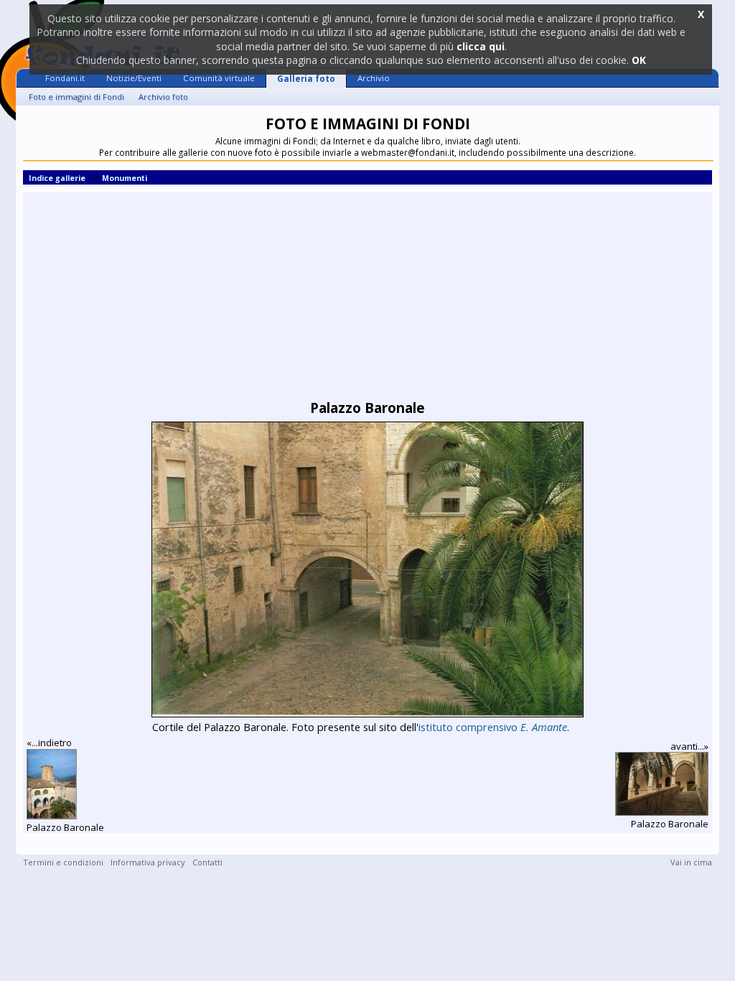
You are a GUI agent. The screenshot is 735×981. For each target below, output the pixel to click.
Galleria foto (306, 78)
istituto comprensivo (492, 727)
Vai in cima (691, 862)
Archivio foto (163, 96)
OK (639, 60)
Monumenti (124, 178)
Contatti (207, 862)
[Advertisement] (367, 293)
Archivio (373, 78)
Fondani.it (65, 78)
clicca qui (481, 46)
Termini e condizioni (63, 862)
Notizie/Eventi (133, 78)
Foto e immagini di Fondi (76, 96)
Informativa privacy (148, 862)
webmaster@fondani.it (407, 152)
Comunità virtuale (219, 78)
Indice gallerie (57, 178)
